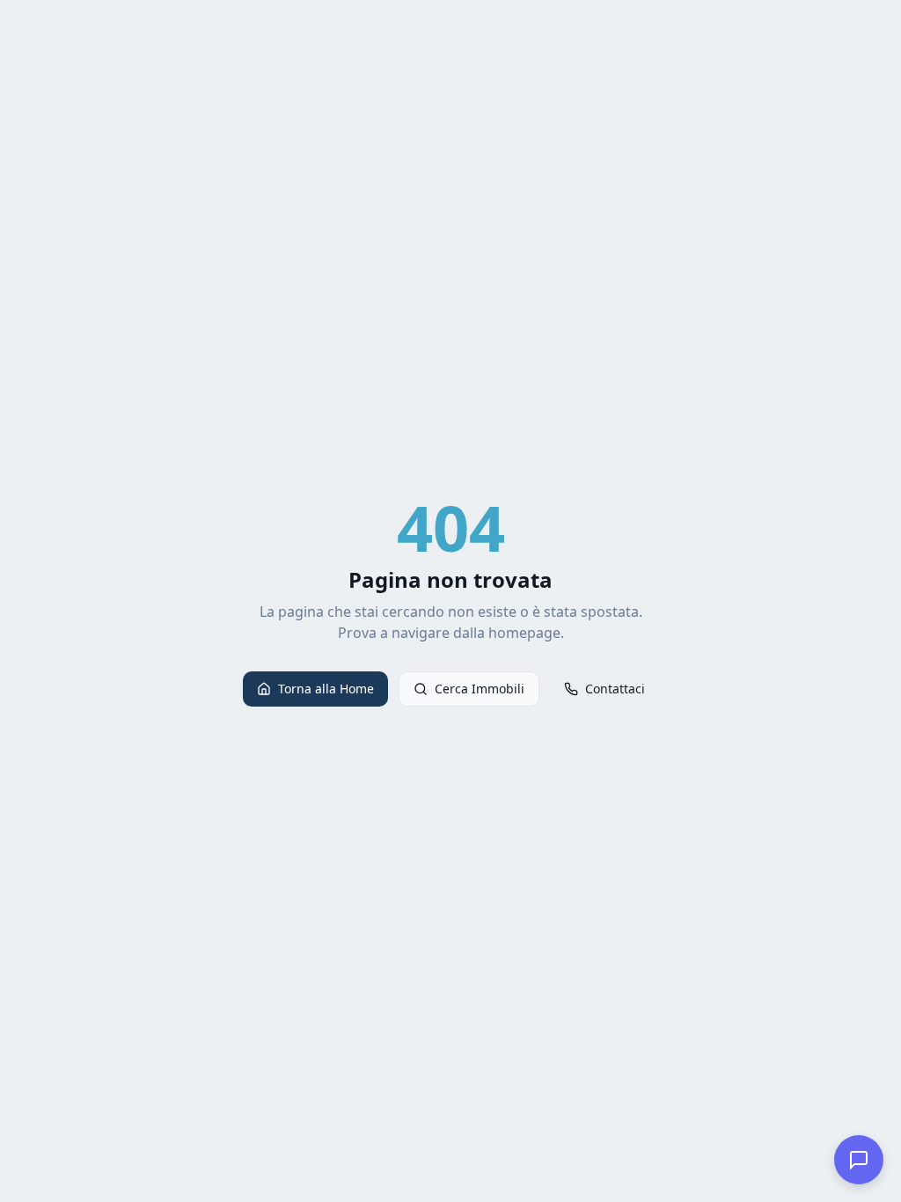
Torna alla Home (326, 688)
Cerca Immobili (479, 688)
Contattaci (615, 688)
